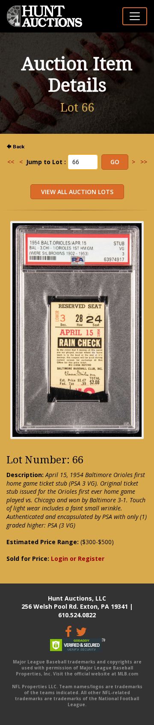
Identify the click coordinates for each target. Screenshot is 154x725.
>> (143, 162)
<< (10, 162)
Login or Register (77, 558)
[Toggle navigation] (134, 16)
